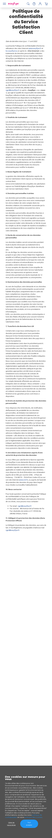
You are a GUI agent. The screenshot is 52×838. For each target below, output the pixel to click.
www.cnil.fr (23, 480)
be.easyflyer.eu (11, 51)
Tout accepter (29, 824)
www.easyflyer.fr (35, 48)
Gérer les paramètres (11, 824)
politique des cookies (33, 817)
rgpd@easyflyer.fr (12, 90)
